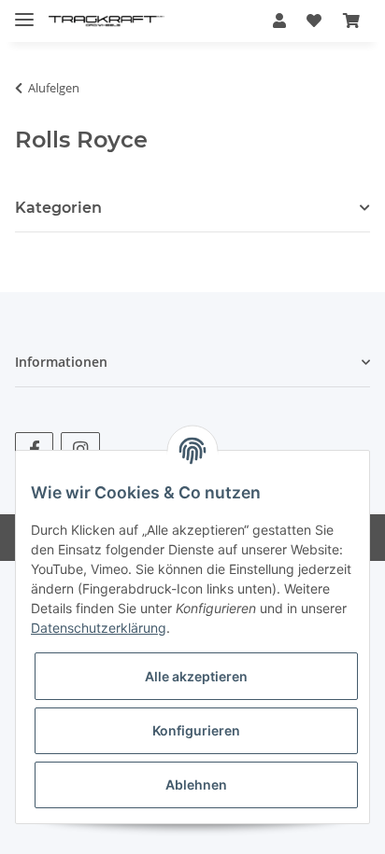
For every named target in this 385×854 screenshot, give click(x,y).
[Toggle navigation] (24, 11)
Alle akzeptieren (196, 676)
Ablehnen (196, 784)
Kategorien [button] (58, 208)
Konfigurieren (196, 730)
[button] (279, 20)
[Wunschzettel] (314, 20)
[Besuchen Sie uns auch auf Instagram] (80, 448)
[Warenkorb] (351, 20)
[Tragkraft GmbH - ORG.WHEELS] (106, 21)
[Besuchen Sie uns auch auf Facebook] (34, 448)
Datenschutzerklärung (98, 628)
